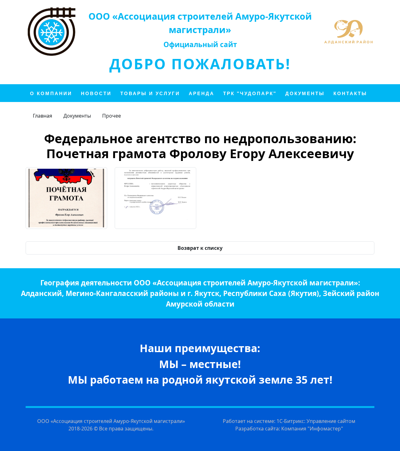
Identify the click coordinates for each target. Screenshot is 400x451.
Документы (77, 115)
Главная (42, 115)
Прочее (111, 115)
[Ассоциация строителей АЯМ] (52, 31)
